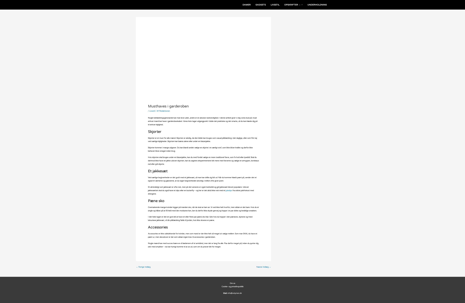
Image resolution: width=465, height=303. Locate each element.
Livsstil (152, 111)
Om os (232, 283)
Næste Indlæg (263, 267)
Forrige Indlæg (143, 267)
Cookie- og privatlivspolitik (233, 286)
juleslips (229, 190)
